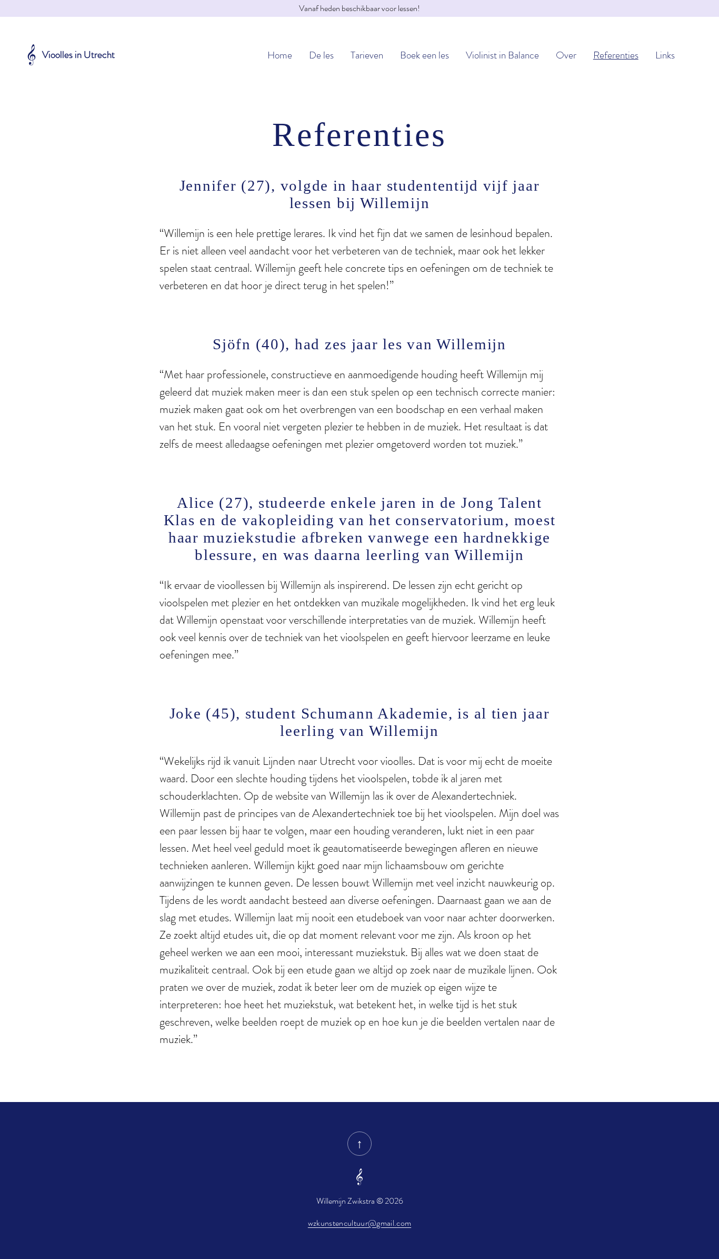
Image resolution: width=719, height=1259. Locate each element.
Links (665, 55)
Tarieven (367, 55)
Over (566, 55)
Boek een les (424, 55)
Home (279, 55)
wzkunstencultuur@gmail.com (359, 1223)
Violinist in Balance (502, 55)
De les (321, 55)
